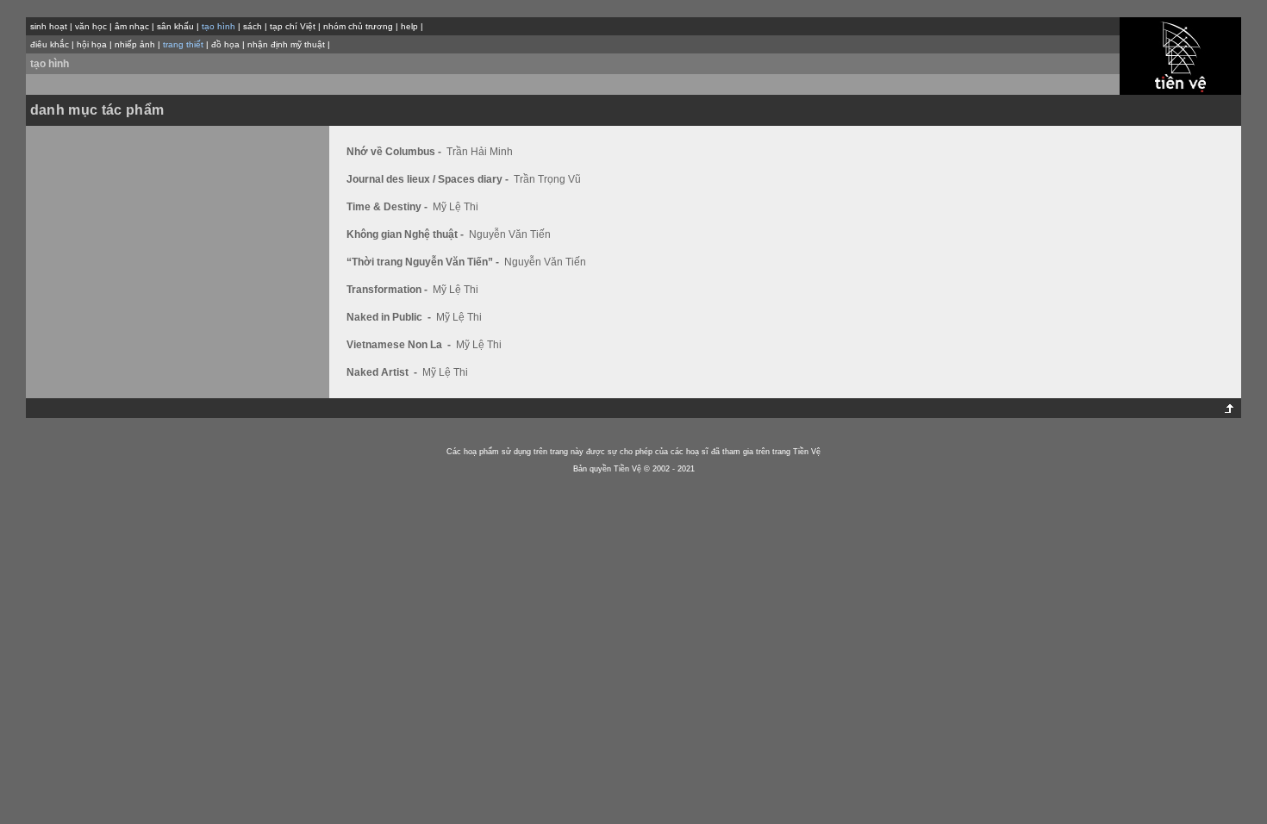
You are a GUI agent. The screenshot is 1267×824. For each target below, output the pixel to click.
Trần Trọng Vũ (547, 179)
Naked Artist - (383, 372)
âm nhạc (132, 26)
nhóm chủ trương (358, 26)
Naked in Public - (390, 317)
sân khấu (175, 26)
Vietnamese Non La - (399, 345)
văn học (91, 26)
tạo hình (49, 64)
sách (252, 26)
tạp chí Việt (292, 26)
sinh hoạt (48, 26)
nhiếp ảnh (135, 44)
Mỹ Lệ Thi (455, 207)
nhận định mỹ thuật (286, 44)
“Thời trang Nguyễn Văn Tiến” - (424, 262)
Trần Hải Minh (479, 152)
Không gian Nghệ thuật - (406, 234)
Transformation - (388, 290)
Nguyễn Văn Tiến (510, 234)
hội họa (92, 44)
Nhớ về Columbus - (395, 152)
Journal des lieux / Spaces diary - (428, 179)
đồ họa (225, 44)
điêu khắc (49, 44)
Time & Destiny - (388, 207)
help (409, 26)
